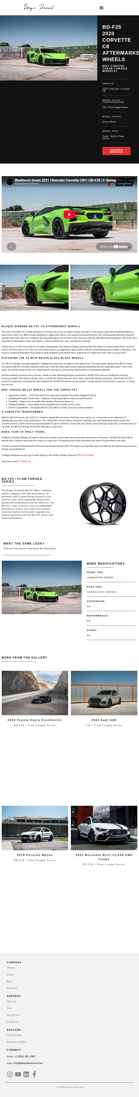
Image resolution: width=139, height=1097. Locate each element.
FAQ (9, 1008)
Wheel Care (13, 1015)
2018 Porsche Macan (35, 855)
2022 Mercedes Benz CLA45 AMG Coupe (104, 857)
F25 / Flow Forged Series (115, 107)
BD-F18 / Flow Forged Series (35, 725)
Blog (9, 981)
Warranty (12, 1001)
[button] (101, 7)
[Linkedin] (26, 1074)
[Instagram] (10, 1074)
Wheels (11, 967)
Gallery (11, 974)
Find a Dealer (14, 1035)
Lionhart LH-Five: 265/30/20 (100, 577)
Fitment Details (85, 455)
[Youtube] (18, 1074)
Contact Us (13, 1021)
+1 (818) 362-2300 (24, 1056)
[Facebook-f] (34, 1074)
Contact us (25, 461)
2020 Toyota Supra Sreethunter (35, 720)
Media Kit (12, 988)
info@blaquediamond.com (28, 1063)
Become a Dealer (16, 1041)
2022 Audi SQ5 (104, 720)
